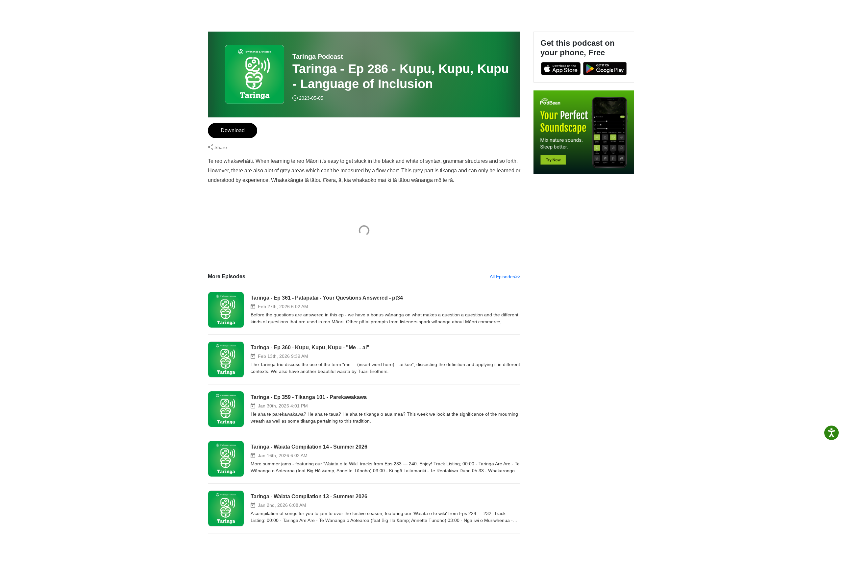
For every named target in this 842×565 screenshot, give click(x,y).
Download (233, 130)
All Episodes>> (505, 276)
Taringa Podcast (317, 56)
